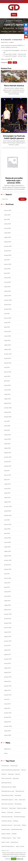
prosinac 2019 (7, 560)
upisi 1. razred (5, 842)
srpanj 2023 (7, 376)
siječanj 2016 (7, 672)
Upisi (10, 31)
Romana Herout (17, 40)
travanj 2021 (7, 488)
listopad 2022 (7, 416)
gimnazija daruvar (6, 782)
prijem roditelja (6, 833)
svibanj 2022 (7, 434)
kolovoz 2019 (7, 578)
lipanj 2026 (7, 219)
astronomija (14, 765)
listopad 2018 (7, 623)
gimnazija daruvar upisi (8, 791)
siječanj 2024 (7, 349)
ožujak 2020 (7, 547)
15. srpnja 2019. (7, 40)
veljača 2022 (7, 448)
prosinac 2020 (8, 506)
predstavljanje (6, 829)
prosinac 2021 (7, 457)
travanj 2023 (7, 390)
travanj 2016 (7, 663)
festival (18, 774)
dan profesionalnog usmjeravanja (11, 770)
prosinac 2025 (8, 246)
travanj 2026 (7, 228)
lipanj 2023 (7, 381)
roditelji (14, 833)
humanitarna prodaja (7, 795)
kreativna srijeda (22, 808)
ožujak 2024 (7, 340)
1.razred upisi (5, 765)
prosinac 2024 (8, 300)
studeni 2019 (7, 564)
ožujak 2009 (7, 730)
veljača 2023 (7, 399)
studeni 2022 (7, 412)
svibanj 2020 (7, 538)
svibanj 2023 (7, 385)
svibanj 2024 (7, 331)
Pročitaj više (20, 859)
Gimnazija (4, 31)
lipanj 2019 (7, 587)
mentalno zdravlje (7, 821)
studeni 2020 (7, 511)
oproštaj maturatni (7, 825)
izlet (16, 799)
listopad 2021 (7, 466)
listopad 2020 (7, 515)
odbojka (16, 821)
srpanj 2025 (7, 268)
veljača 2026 (7, 237)
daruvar (24, 770)
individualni (18, 795)
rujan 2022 (7, 421)
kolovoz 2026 (7, 210)
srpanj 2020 (7, 529)
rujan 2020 (7, 520)
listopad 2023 (7, 363)
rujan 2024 (7, 313)
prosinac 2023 (8, 354)
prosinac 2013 (7, 695)
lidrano (4, 812)
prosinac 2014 (7, 686)
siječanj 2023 (7, 403)
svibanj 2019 (7, 591)
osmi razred (17, 825)
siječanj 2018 (7, 636)
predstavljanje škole (17, 829)
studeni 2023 (7, 358)
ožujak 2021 (7, 493)
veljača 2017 (7, 650)
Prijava (6, 753)
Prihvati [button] (13, 858)
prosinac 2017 (7, 641)
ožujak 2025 (7, 286)
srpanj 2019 (7, 582)
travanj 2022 (7, 439)
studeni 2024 (7, 304)
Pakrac (24, 825)
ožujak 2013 (7, 708)
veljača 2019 (7, 605)
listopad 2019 (7, 569)
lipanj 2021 (7, 479)
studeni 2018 (7, 618)
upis (15, 838)
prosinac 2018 (7, 614)
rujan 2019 (6, 573)
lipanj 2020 (7, 533)
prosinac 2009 (8, 726)
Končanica (5, 808)
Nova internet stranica (14, 85)
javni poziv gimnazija (7, 804)
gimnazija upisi (20, 791)
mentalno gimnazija (20, 816)
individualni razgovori (7, 799)
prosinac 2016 (7, 659)
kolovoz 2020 (7, 524)
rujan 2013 (6, 699)
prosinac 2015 (7, 677)
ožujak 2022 (7, 443)
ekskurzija (11, 774)
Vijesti (14, 31)
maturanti (18, 812)
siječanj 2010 (7, 722)
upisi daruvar (14, 842)
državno (4, 774)
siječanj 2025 (7, 295)
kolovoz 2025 (7, 264)
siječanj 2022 (7, 452)
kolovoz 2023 (7, 372)
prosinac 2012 (7, 713)
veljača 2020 (7, 551)
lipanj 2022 (7, 430)
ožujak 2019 (7, 600)
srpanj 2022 (7, 425)
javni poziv (22, 799)
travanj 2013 (7, 704)
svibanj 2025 (7, 277)
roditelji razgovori (6, 838)
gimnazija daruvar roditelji (9, 787)
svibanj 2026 (7, 224)
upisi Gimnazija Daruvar (8, 846)
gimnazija (16, 778)
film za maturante (6, 778)
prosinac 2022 (8, 407)
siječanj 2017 (7, 654)
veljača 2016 (7, 668)
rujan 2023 (7, 367)
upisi (19, 838)
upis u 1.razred (20, 846)
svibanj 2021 (7, 484)
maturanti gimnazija (7, 816)
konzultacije (18, 804)
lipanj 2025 (7, 273)
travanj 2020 (7, 542)
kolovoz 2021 (7, 475)
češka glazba (5, 850)
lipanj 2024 (7, 327)
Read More (13, 76)
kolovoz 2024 (7, 318)
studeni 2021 (7, 461)
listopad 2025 (7, 255)
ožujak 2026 (7, 233)
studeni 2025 (7, 250)
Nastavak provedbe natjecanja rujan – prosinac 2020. (14, 180)
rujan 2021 (6, 470)
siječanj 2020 (7, 555)
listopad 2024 (7, 309)
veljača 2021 (7, 497)
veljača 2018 (7, 632)
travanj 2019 (7, 596)
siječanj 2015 (7, 681)
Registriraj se (7, 749)
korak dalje (12, 808)
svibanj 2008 (7, 735)
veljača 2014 (7, 690)
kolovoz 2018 (7, 627)
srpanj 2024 (7, 322)
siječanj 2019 (7, 609)
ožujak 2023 (7, 394)
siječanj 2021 (7, 502)
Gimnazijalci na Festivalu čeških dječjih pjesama (14, 137)
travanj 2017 (7, 645)
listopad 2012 (7, 717)
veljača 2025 (7, 291)
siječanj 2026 (7, 241)
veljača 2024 (7, 345)
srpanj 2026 (7, 215)
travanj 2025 (7, 282)
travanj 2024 (7, 336)
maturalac (10, 812)
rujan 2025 (7, 259)
